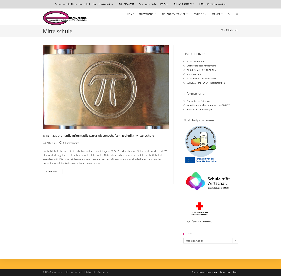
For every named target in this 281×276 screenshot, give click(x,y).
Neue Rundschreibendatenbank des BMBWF (208, 105)
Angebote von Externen (198, 100)
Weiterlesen (54, 171)
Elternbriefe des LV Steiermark (201, 65)
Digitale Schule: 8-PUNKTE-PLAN (202, 70)
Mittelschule (232, 30)
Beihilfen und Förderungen (200, 109)
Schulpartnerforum (196, 61)
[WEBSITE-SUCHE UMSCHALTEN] (229, 14)
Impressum (225, 272)
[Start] (222, 30)
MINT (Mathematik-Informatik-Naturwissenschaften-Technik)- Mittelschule (98, 136)
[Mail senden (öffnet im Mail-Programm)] (236, 14)
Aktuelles (52, 143)
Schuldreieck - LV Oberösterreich (202, 78)
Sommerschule (194, 74)
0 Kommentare (71, 143)
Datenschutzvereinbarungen (204, 272)
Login (235, 272)
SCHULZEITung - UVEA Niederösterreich (206, 82)
